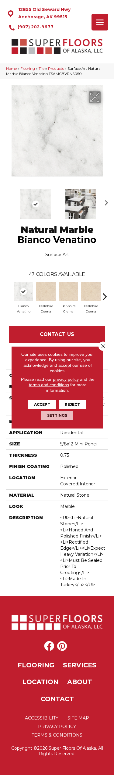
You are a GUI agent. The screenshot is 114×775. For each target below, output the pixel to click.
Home (11, 68)
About (79, 682)
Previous (9, 201)
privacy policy (66, 379)
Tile (41, 68)
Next (105, 201)
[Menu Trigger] (100, 22)
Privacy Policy (57, 726)
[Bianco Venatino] (23, 291)
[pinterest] (62, 646)
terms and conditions (49, 384)
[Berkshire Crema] (46, 291)
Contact (57, 699)
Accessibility (41, 718)
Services (79, 665)
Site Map (78, 718)
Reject (72, 404)
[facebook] (49, 646)
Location (40, 682)
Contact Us (57, 334)
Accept (42, 404)
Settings (57, 415)
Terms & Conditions (57, 735)
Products (56, 68)
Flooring (27, 68)
